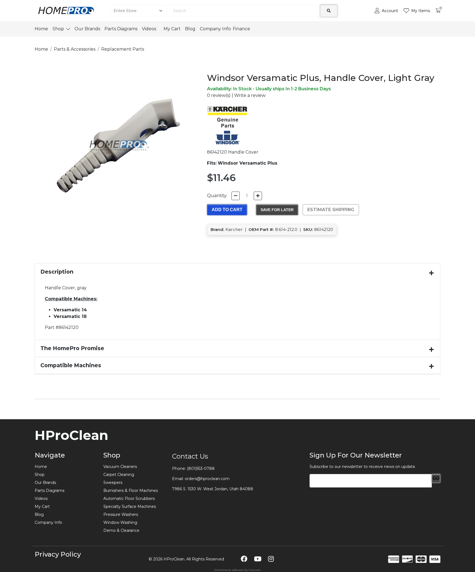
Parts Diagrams (120, 28)
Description (56, 271)
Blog (190, 28)
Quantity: (217, 195)
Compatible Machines (70, 365)
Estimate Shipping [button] (330, 209)
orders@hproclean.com (207, 478)
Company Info (215, 28)
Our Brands (87, 28)
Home (41, 28)
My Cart (172, 28)
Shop (58, 28)
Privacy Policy (58, 554)
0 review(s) (219, 95)
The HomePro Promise (72, 348)
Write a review (250, 95)
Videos (150, 28)
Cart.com (254, 570)
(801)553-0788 (201, 468)
